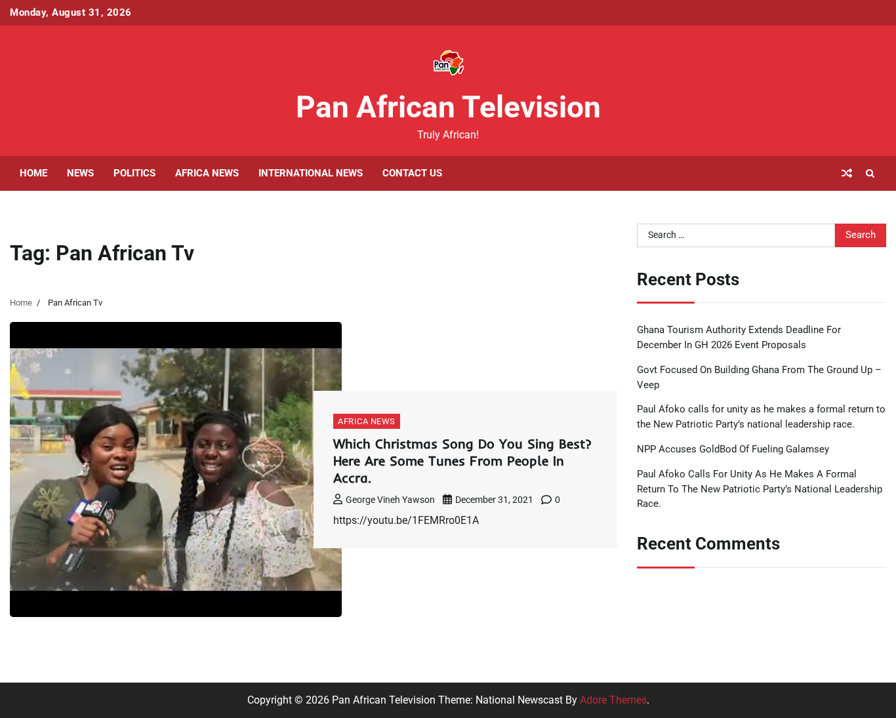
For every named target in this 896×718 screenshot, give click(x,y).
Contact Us (412, 173)
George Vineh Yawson (390, 499)
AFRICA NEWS (207, 173)
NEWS (80, 173)
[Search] (870, 173)
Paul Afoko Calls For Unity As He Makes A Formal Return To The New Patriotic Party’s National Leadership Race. (759, 488)
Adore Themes (613, 700)
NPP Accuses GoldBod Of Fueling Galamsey (733, 449)
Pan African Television (448, 107)
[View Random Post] (847, 173)
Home (33, 173)
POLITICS (134, 173)
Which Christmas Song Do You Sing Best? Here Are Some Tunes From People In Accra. (462, 460)
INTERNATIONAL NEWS (310, 173)
